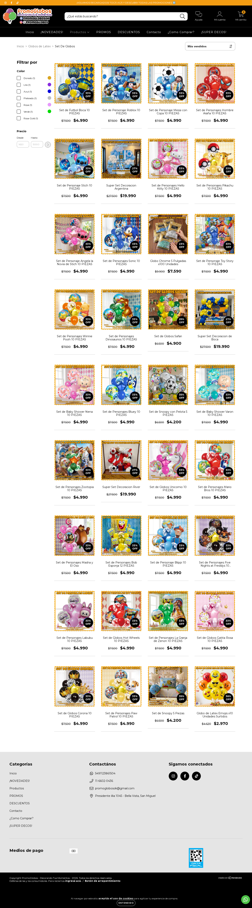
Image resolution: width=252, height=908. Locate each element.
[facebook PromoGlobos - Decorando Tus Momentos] (12, 3)
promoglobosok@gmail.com (114, 788)
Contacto (154, 32)
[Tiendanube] (230, 878)
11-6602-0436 (104, 781)
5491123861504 (105, 773)
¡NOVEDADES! (52, 32)
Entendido (126, 903)
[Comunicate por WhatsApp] (245, 899)
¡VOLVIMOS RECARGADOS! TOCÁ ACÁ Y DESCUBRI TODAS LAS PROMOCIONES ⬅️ (126, 2)
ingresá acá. (73, 880)
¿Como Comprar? (181, 32)
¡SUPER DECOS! (213, 32)
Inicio (30, 32)
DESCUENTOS (129, 32)
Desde (20, 137)
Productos (78, 32)
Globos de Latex (39, 46)
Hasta (34, 137)
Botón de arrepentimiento (102, 880)
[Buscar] (182, 16)
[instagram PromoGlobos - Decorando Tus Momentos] (6, 3)
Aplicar (48, 145)
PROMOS (103, 32)
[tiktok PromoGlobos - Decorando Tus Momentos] (17, 3)
